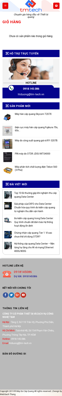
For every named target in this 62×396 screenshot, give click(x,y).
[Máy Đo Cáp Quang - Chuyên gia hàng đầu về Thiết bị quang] (31, 6)
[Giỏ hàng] (56, 6)
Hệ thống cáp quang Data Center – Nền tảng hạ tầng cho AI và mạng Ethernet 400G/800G (34, 247)
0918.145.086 (31, 88)
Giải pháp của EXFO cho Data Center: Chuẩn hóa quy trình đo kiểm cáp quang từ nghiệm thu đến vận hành (34, 208)
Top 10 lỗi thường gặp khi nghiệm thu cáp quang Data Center (35, 195)
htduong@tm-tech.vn (31, 94)
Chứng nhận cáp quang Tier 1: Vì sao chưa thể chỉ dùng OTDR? (33, 234)
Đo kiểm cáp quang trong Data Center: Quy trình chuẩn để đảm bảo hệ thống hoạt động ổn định (34, 222)
